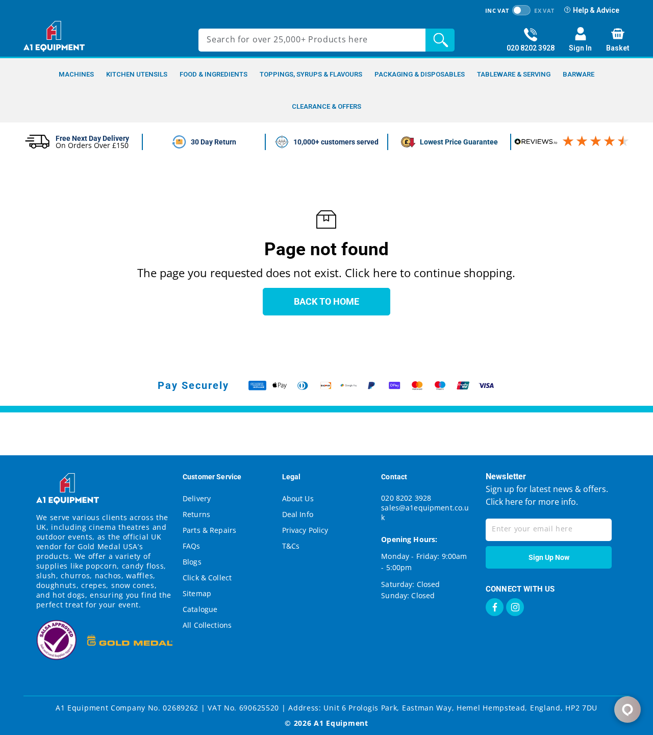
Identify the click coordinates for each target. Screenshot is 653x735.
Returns (196, 514)
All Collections (207, 625)
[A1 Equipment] (54, 36)
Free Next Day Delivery (92, 138)
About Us (298, 498)
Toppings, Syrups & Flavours (311, 74)
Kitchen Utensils (136, 74)
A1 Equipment (341, 723)
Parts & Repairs (209, 530)
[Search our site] (443, 40)
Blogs (192, 562)
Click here (504, 501)
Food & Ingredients (213, 74)
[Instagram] (515, 607)
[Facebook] (495, 607)
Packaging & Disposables (419, 74)
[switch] (521, 10)
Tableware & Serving (513, 74)
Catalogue (200, 609)
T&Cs (291, 546)
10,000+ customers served (336, 142)
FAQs (191, 546)
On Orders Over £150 (92, 145)
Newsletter (506, 476)
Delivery (197, 498)
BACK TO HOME (326, 301)
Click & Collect (207, 577)
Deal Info (297, 514)
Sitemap (197, 593)
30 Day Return (213, 142)
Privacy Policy (305, 530)
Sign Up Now (549, 557)
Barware (578, 74)
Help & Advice (596, 10)
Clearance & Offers (326, 106)
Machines (76, 74)
